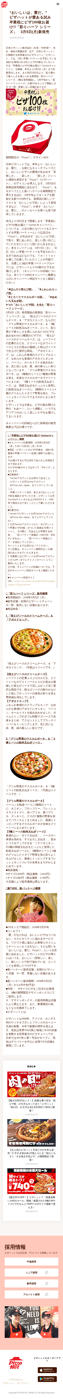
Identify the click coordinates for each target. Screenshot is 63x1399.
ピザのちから (16, 1379)
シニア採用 (31, 1272)
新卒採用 (31, 1283)
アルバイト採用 (31, 1294)
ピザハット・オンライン (16, 1383)
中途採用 (31, 1261)
